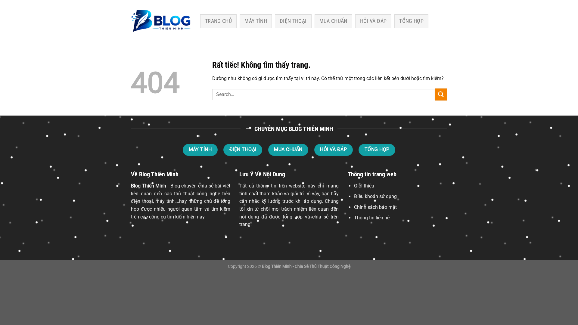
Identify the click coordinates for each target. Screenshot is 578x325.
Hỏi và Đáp (373, 21)
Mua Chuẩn (333, 21)
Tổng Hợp (411, 21)
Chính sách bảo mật (375, 207)
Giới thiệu (364, 186)
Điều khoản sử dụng (375, 196)
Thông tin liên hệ (372, 218)
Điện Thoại (293, 21)
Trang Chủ (218, 21)
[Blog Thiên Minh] (161, 21)
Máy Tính (255, 21)
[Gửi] (441, 94)
